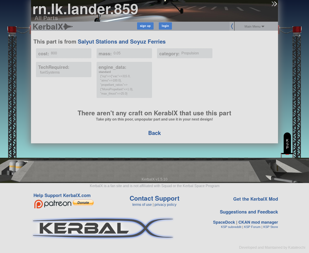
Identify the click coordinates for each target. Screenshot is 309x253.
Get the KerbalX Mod (255, 198)
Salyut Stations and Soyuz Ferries (122, 41)
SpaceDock (224, 222)
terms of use (142, 205)
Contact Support (154, 198)
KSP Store (270, 227)
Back (154, 133)
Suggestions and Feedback (249, 211)
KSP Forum (252, 227)
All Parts (46, 18)
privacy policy (165, 205)
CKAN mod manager (258, 222)
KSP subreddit (231, 227)
